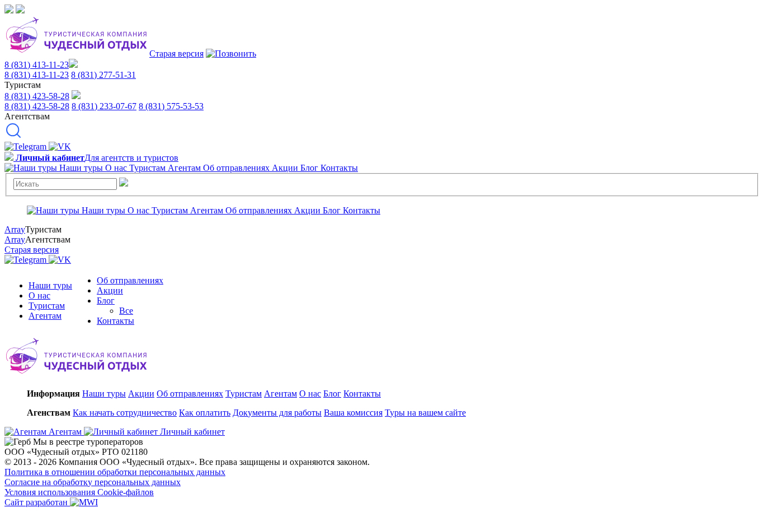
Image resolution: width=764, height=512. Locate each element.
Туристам (47, 305)
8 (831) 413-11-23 (36, 64)
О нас (39, 295)
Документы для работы (277, 412)
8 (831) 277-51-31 (103, 75)
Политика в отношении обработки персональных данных (114, 472)
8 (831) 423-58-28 (36, 96)
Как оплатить (204, 412)
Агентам (45, 315)
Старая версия (176, 53)
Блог (106, 300)
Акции (110, 290)
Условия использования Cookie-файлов (79, 492)
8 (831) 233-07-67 (104, 106)
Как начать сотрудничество (125, 412)
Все (126, 310)
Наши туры (50, 285)
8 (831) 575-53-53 (171, 106)
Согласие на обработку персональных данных (92, 482)
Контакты (115, 320)
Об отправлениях (130, 280)
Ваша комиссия (353, 412)
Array (14, 229)
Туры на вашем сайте (425, 412)
